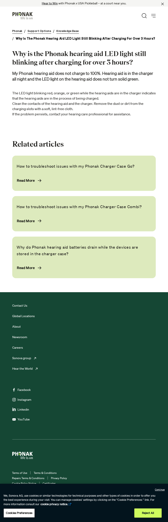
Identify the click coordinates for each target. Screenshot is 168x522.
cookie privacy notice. (54, 504)
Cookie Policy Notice (24, 483)
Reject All (148, 513)
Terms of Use (19, 473)
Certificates (49, 483)
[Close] (162, 4)
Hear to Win (50, 3)
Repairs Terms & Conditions (28, 478)
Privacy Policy (59, 478)
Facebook (24, 390)
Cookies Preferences (19, 513)
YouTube (24, 419)
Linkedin (23, 409)
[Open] (153, 16)
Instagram (24, 400)
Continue (160, 489)
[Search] (144, 15)
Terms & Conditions (45, 473)
